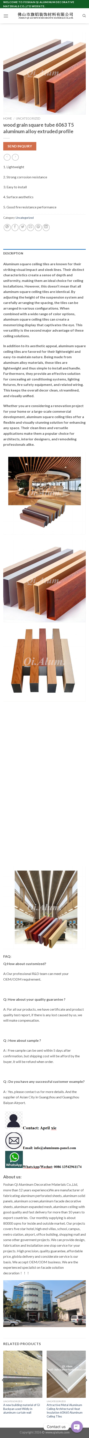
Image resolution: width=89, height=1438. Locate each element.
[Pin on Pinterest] (38, 227)
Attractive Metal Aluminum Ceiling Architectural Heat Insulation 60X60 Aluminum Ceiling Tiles (65, 1410)
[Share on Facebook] (15, 227)
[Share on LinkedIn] (46, 227)
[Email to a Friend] (30, 227)
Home (7, 118)
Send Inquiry (20, 146)
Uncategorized (28, 118)
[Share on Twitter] (22, 227)
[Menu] (5, 16)
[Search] (84, 16)
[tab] (44, 253)
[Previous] (3, 1388)
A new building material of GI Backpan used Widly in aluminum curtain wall (21, 1408)
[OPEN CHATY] (77, 1427)
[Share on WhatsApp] (7, 227)
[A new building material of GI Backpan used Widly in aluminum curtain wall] (22, 1374)
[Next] (86, 1388)
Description (13, 253)
